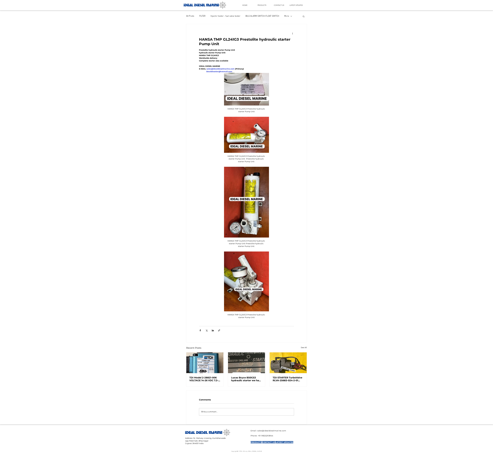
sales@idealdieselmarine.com (271, 431)
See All (304, 347)
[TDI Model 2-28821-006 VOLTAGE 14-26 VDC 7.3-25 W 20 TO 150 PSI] (204, 362)
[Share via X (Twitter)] (206, 330)
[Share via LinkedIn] (213, 330)
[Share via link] (219, 330)
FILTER (202, 16)
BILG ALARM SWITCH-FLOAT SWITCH (262, 16)
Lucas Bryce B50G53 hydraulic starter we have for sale (246, 379)
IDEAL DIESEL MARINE (201, 4)
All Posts (190, 16)
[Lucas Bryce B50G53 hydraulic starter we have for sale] (246, 362)
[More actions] (292, 33)
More (286, 16)
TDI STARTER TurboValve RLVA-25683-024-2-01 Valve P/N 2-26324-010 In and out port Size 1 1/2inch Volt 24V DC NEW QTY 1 (288, 379)
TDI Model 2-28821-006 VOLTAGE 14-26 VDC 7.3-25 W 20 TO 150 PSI (203, 379)
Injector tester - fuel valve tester (225, 16)
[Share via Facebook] (200, 330)
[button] (303, 16)
